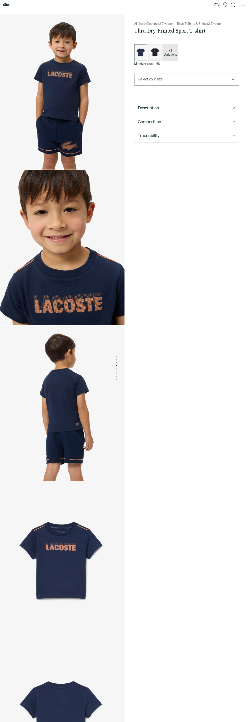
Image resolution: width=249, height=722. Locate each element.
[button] (225, 4)
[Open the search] (233, 4)
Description (148, 108)
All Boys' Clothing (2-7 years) (153, 23)
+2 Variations (170, 52)
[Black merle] (155, 52)
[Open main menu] (243, 5)
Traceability (149, 136)
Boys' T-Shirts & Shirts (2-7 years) (199, 23)
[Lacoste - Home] (6, 5)
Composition (149, 122)
